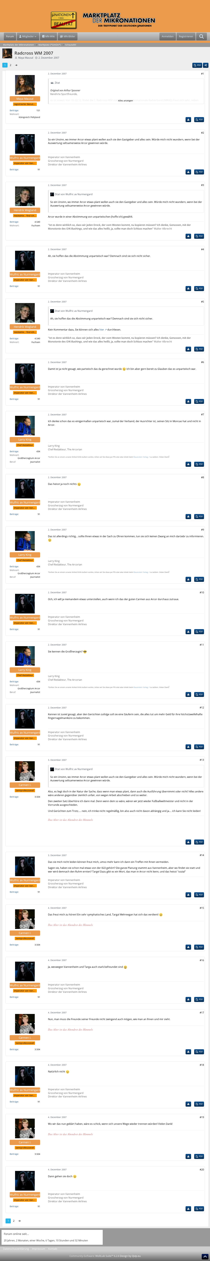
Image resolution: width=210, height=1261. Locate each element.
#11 (202, 644)
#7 (202, 414)
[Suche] (201, 36)
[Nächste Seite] (16, 65)
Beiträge (14, 110)
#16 (202, 960)
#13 (202, 760)
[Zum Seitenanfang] (205, 1256)
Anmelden (168, 36)
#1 (202, 73)
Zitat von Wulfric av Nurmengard (74, 194)
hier (101, 329)
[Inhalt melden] (188, 119)
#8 (202, 477)
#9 (202, 529)
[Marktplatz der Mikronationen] (105, 20)
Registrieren (186, 36)
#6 (202, 362)
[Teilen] (205, 65)
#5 (202, 301)
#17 (202, 1012)
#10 (202, 592)
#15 (202, 908)
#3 (202, 185)
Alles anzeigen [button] (125, 100)
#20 (202, 1169)
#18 (202, 1065)
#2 (202, 132)
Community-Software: (94, 1256)
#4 (202, 249)
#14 (202, 855)
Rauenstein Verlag (141, 457)
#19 (202, 1117)
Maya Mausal (25, 57)
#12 (202, 707)
